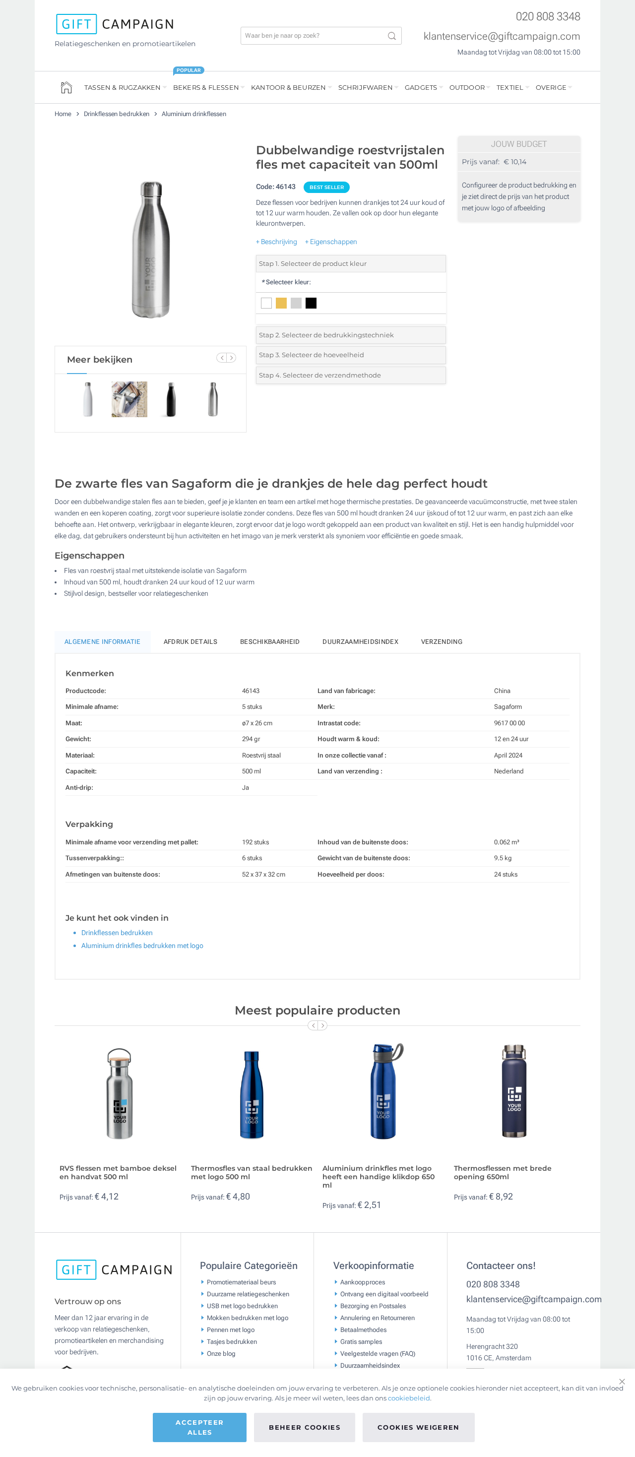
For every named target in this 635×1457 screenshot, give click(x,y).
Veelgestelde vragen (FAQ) (377, 1353)
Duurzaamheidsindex (360, 641)
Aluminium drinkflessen (194, 114)
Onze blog (221, 1353)
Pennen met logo (230, 1329)
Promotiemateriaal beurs (241, 1281)
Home (64, 114)
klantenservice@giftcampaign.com (502, 36)
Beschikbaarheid (270, 641)
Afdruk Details (190, 641)
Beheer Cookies (304, 1427)
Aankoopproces (362, 1281)
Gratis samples (361, 1341)
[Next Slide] (231, 358)
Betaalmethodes (363, 1329)
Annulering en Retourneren (377, 1317)
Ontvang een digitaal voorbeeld (384, 1293)
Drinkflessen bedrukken (117, 114)
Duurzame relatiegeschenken (248, 1293)
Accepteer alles (200, 1427)
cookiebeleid (409, 1398)
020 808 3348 (548, 16)
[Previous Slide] (221, 358)
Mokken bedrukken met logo (247, 1317)
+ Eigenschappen (331, 242)
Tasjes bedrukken (232, 1341)
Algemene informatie (102, 641)
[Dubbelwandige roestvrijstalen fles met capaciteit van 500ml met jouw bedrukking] (150, 242)
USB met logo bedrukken (242, 1305)
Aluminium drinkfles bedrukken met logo (142, 946)
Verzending (441, 641)
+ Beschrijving (276, 242)
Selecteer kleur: (286, 282)
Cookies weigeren (419, 1427)
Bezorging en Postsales (373, 1305)
